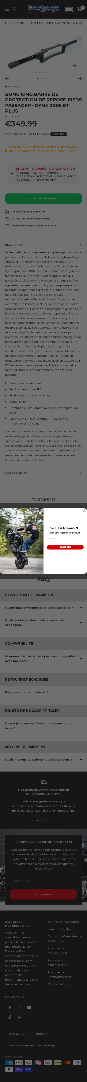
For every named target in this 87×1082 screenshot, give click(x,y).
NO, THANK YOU (65, 554)
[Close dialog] (84, 510)
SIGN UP (65, 547)
